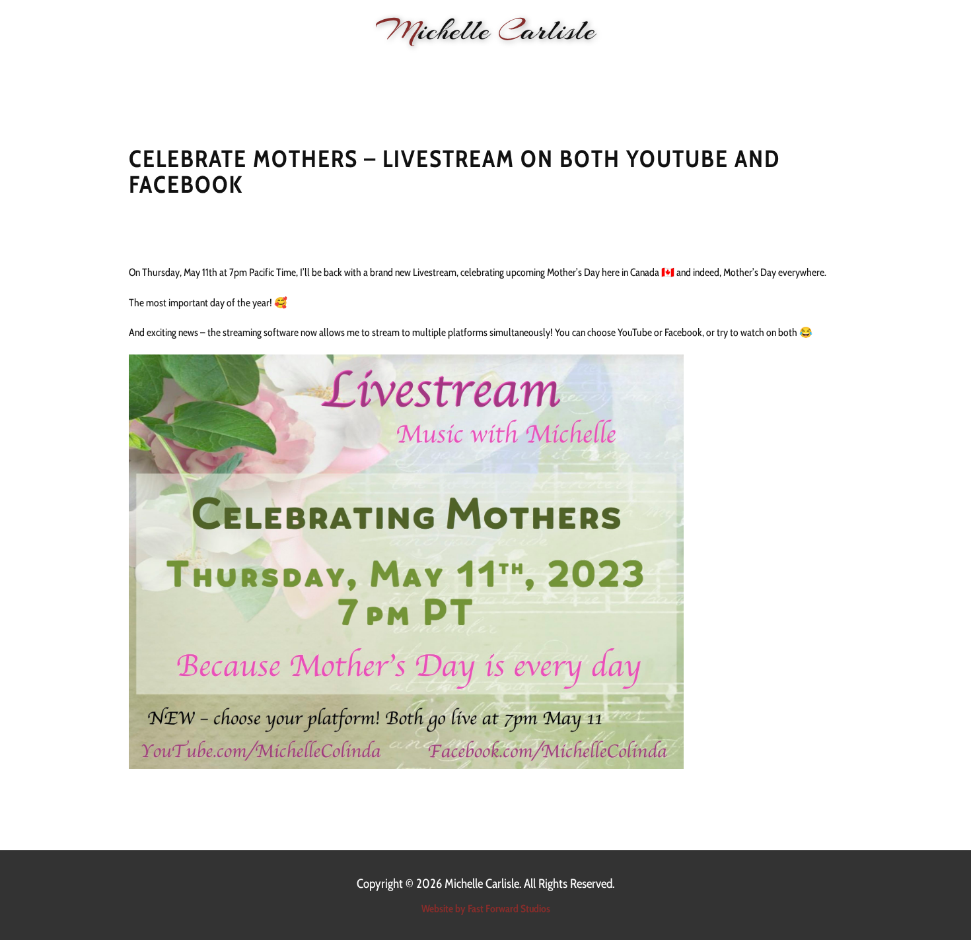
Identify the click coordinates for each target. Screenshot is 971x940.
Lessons (481, 66)
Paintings (625, 66)
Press (681, 66)
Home (229, 66)
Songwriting (552, 66)
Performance (340, 66)
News (275, 66)
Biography (417, 66)
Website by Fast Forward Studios (485, 908)
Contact (734, 66)
